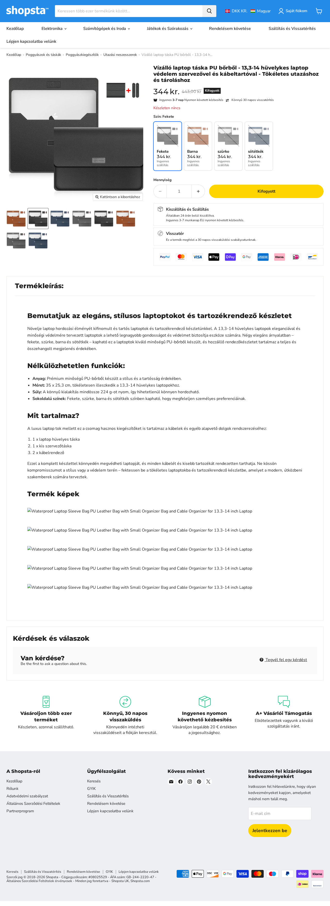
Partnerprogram (20, 811)
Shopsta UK (120, 881)
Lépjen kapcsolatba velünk (31, 41)
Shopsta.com (140, 881)
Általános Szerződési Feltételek (33, 803)
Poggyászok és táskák (43, 54)
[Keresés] (209, 11)
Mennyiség (162, 180)
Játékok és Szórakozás (168, 28)
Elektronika (53, 28)
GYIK (91, 788)
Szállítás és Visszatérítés (292, 28)
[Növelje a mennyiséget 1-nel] (198, 191)
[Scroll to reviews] (238, 86)
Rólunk (12, 788)
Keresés (94, 781)
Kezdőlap (15, 28)
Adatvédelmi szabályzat (27, 796)
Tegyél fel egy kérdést (286, 660)
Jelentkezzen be (269, 830)
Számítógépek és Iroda (105, 28)
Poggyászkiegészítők (82, 54)
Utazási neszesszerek (120, 54)
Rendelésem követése (230, 28)
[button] (248, 11)
